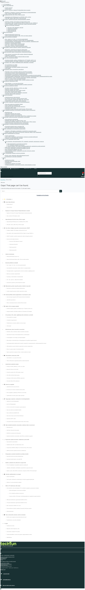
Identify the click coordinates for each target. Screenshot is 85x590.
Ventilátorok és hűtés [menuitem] (9, 160)
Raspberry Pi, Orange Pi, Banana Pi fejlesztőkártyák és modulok (17, 210)
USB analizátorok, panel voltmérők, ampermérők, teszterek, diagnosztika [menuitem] (20, 77)
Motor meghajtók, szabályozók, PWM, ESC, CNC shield (16, 392)
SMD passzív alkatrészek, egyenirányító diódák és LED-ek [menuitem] (17, 147)
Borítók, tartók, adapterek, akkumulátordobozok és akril (16, 517)
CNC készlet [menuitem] (7, 68)
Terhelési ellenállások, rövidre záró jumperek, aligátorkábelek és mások (19, 534)
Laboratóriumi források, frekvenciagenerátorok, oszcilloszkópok (18, 334)
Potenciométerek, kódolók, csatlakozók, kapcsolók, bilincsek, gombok (19, 508)
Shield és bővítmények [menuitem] (8, 33)
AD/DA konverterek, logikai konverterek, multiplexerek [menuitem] (16, 122)
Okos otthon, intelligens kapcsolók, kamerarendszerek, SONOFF (17, 228)
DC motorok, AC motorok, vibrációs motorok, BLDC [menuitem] (16, 98)
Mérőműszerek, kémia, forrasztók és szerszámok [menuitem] (13, 70)
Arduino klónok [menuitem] (8, 9)
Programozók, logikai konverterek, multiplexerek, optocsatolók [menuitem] (16, 118)
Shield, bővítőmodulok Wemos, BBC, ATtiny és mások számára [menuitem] (18, 35)
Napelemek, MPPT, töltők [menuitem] (10, 107)
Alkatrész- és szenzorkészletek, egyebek (14, 482)
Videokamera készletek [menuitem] (12, 28)
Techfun (2, 174)
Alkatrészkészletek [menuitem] (9, 152)
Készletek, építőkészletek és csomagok (13, 474)
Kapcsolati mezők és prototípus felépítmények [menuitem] (15, 127)
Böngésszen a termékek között (6, 565)
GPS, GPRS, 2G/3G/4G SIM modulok (13, 375)
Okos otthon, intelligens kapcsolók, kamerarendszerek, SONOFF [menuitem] (16, 20)
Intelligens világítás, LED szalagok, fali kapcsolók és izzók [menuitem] (17, 21)
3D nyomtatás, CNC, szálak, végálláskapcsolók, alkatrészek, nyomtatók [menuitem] (18, 63)
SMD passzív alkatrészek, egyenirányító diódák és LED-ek (17, 499)
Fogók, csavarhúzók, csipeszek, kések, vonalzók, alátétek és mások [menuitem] (19, 79)
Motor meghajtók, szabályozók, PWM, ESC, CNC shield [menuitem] (17, 99)
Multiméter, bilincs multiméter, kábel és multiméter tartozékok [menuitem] (18, 71)
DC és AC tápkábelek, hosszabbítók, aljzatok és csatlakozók (17, 464)
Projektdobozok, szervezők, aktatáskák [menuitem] (13, 156)
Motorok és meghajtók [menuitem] (7, 95)
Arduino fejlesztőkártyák (10, 202)
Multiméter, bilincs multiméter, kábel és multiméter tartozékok (18, 331)
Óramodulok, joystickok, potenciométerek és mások (16, 282)
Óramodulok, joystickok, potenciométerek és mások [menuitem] (16, 46)
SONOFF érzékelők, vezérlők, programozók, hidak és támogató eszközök (20, 236)
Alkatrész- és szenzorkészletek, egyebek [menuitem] (14, 138)
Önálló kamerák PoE (12, 247)
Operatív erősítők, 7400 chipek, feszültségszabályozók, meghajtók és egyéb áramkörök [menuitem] (26, 146)
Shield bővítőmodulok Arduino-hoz (13, 256)
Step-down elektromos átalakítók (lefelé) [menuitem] (14, 104)
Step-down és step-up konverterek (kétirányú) (15, 415)
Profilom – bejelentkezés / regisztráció (7, 555)
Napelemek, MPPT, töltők (11, 418)
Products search (41, 171)
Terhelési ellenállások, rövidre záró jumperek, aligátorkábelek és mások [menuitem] (20, 164)
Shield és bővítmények (9, 254)
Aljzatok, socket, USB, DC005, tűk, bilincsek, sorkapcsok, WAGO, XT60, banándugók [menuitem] (23, 132)
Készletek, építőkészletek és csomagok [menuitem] (11, 134)
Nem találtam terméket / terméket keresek (8, 561)
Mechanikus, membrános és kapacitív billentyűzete (16, 288)
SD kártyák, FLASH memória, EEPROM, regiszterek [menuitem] (16, 92)
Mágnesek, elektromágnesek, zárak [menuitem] (12, 161)
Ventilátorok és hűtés (10, 525)
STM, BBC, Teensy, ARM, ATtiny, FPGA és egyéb (15, 224)
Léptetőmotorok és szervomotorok (13, 386)
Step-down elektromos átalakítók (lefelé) (14, 409)
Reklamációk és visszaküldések (6, 564)
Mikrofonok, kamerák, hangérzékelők (13, 273)
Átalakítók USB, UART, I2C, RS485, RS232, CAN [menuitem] (15, 120)
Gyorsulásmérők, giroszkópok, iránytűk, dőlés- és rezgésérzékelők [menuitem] (19, 40)
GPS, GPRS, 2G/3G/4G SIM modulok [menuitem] (13, 91)
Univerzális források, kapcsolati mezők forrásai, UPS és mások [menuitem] (18, 109)
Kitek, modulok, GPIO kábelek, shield (13, 215)
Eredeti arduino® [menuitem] (8, 7)
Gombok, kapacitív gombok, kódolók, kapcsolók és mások (17, 291)
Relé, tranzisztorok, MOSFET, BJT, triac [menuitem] (13, 149)
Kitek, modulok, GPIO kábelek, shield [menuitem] (13, 13)
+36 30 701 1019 (6, 573)
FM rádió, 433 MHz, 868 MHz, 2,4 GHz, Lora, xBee (16, 366)
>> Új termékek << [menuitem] (7, 4)
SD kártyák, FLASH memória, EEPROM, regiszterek (15, 378)
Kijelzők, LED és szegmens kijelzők (12, 306)
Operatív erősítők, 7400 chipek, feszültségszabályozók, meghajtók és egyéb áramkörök (24, 496)
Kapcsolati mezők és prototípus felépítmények (15, 456)
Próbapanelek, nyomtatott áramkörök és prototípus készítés (16, 453)
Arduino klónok (9, 207)
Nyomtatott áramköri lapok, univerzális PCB (14, 459)
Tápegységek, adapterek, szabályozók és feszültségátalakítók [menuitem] (16, 102)
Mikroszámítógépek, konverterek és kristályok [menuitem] (17, 143)
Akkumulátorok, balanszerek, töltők (12, 355)
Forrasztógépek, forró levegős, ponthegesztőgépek (16, 337)
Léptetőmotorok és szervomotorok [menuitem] (12, 97)
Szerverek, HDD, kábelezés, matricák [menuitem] (15, 27)
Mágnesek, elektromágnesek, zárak (13, 528)
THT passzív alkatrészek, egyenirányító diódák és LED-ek (17, 502)
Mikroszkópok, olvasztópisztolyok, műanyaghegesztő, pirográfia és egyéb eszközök (22, 340)
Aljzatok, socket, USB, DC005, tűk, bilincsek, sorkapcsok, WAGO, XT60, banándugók (22, 470)
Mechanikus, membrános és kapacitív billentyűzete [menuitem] (16, 49)
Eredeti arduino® (10, 204)
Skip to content (3, 166)
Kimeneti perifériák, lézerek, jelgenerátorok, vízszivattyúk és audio (18, 294)
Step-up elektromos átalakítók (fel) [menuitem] (12, 105)
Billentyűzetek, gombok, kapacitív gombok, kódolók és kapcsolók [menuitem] (17, 48)
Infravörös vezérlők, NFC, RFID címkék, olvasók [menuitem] (15, 90)
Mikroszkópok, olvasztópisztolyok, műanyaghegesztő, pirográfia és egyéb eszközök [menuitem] (23, 75)
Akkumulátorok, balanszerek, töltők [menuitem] (10, 81)
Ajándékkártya (9, 537)
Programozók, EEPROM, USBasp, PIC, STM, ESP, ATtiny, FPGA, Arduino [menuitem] (20, 121)
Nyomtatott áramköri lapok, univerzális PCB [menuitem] (14, 126)
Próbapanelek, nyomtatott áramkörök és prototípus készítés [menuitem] (16, 124)
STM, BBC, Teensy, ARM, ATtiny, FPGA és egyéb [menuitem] (15, 18)
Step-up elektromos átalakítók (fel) (13, 412)
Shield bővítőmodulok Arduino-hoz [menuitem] (12, 34)
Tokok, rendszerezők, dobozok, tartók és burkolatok (15, 514)
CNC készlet (9, 325)
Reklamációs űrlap (3, 557)
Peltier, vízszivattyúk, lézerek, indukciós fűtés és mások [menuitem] (17, 56)
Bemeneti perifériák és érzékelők (11, 262)
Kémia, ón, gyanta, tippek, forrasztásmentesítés (15, 349)
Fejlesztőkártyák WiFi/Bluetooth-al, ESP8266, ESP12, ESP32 (17, 221)
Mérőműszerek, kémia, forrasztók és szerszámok (14, 329)
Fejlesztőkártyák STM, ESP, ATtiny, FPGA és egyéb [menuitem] (14, 15)
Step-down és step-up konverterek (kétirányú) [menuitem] (15, 106)
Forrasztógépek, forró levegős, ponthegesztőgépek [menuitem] (16, 74)
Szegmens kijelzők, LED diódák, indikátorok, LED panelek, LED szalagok (19, 311)
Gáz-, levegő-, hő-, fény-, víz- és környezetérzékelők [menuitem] (16, 39)
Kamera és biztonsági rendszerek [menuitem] (12, 26)
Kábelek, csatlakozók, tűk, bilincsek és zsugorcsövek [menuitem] (14, 129)
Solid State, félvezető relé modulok (13, 430)
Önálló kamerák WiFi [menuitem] (11, 31)
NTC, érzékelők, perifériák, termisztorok (16, 493)
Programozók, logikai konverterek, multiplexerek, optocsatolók (17, 439)
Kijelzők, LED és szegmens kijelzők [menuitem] (10, 58)
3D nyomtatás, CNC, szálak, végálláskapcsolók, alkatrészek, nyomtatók (19, 314)
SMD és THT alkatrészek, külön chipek (12, 485)
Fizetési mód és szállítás (4, 563)
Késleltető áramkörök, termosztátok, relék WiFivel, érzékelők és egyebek (20, 436)
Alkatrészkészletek (10, 511)
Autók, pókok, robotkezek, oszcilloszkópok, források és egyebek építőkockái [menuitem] (21, 136)
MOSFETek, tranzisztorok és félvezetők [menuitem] (13, 114)
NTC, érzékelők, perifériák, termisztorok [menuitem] (15, 145)
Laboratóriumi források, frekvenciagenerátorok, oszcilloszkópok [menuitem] (18, 72)
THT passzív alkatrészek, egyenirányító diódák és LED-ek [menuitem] (17, 148)
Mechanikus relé (9, 427)
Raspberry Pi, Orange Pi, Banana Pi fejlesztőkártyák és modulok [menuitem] (16, 11)
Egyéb (6, 523)
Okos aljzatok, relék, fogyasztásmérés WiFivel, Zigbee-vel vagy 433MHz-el (20, 233)
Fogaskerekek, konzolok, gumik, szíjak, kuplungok (15, 395)
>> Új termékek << (8, 199)
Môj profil (3, 1)
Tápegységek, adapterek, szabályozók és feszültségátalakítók (17, 398)
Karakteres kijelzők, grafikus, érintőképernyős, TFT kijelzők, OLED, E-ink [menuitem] (20, 60)
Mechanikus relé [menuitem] (8, 112)
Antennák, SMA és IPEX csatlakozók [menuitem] (13, 93)
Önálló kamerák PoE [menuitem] (11, 29)
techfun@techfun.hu (7, 579)
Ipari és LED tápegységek (11, 404)
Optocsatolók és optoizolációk (12, 441)
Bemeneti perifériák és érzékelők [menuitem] (10, 37)
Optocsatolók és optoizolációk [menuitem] (11, 119)
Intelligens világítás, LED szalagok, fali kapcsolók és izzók (17, 230)
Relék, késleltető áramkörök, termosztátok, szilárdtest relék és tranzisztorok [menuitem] (19, 111)
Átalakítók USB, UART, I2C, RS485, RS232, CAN (15, 444)
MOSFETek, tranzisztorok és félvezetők (14, 433)
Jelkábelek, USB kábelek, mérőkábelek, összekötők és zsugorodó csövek (20, 467)
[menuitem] (35, 168)
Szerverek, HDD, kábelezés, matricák (15, 241)
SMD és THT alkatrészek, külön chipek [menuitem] (11, 140)
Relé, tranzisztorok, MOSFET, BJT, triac (14, 505)
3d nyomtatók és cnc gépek (11, 317)
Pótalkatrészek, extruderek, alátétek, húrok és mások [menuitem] (16, 67)
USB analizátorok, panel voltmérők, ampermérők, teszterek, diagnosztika (19, 346)
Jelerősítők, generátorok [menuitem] (10, 55)
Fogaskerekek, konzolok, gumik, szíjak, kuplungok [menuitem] (15, 100)
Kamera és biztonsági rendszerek (13, 239)
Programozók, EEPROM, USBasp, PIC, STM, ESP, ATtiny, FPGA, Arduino (19, 447)
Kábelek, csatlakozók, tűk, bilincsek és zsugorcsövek (15, 462)
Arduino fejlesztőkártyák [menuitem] (8, 6)
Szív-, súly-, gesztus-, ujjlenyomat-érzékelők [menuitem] (14, 45)
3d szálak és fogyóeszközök (12, 320)
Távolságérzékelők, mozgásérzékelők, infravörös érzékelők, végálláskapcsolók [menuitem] (22, 41)
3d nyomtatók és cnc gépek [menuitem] (11, 64)
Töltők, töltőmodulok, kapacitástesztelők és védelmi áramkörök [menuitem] (18, 84)
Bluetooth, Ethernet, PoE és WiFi (12, 369)
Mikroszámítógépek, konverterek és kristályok (17, 490)
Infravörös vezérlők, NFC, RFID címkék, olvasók (15, 372)
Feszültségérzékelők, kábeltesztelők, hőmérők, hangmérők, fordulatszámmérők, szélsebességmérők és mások (26, 343)
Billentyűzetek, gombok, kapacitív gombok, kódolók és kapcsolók (17, 286)
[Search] (38, 175)
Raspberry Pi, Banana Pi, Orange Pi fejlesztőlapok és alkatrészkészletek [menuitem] (20, 12)
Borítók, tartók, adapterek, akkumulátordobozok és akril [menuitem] (17, 155)
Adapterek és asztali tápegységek (13, 401)
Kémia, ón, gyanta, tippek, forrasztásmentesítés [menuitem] (15, 78)
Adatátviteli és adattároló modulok (12, 364)
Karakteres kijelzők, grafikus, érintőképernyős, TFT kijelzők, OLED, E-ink (19, 308)
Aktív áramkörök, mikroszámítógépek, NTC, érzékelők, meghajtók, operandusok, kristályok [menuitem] (24, 142)
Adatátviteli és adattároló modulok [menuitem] (10, 86)
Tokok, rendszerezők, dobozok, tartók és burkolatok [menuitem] (14, 154)
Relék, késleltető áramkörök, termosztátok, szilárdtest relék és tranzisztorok (20, 425)
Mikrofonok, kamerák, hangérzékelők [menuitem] (13, 42)
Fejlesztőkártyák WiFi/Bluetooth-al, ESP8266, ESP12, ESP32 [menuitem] (18, 17)
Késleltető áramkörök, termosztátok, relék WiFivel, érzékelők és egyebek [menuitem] (20, 116)
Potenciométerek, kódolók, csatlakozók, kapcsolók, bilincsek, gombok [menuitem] (20, 150)
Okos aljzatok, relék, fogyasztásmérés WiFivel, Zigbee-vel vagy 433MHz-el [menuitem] (21, 22)
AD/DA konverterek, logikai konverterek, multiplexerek (16, 450)
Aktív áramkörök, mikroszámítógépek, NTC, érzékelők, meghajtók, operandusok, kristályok (23, 488)
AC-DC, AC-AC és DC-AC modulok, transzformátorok (16, 407)
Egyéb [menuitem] (4, 158)
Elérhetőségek (3, 558)
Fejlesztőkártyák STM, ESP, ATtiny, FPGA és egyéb (15, 219)
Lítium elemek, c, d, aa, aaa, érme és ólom (14, 357)
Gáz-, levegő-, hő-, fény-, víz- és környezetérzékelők (16, 265)
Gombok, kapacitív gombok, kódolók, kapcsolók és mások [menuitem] (17, 50)
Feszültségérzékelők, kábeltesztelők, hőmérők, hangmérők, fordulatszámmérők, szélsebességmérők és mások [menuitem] (28, 76)
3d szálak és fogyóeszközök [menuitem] (11, 66)
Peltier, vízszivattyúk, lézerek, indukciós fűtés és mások (16, 302)
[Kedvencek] (81, 171)
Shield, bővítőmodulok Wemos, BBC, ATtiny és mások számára (18, 259)
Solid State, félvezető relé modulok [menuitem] (12, 113)
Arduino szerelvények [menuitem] (9, 135)
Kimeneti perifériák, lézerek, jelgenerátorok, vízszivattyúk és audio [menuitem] (17, 52)
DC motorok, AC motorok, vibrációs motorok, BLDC (16, 389)
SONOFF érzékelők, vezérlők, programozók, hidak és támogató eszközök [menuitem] (20, 24)
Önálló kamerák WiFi (12, 250)
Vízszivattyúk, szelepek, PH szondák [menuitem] (13, 163)
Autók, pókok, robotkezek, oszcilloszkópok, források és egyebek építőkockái (20, 479)
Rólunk (1, 559)
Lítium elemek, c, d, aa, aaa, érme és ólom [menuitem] (14, 83)
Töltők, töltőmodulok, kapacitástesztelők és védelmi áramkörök (18, 360)
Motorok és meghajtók (9, 384)
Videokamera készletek (13, 244)
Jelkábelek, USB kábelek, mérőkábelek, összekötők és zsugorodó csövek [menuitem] (20, 131)
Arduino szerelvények (10, 476)
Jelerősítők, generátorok (11, 299)
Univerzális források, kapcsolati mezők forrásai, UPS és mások (18, 421)
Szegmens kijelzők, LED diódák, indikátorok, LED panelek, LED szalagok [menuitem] (20, 61)
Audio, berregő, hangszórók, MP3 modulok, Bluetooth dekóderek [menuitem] (19, 54)
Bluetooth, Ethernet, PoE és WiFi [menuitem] (12, 89)
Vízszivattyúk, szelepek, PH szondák (13, 531)
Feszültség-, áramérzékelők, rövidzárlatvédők (15, 276)
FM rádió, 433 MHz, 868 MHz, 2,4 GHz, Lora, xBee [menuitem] (16, 88)
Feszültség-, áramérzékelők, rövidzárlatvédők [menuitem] (15, 43)
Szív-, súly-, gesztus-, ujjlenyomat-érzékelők (15, 279)
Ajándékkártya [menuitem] (8, 162)
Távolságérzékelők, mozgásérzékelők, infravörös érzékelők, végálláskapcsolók (21, 270)
